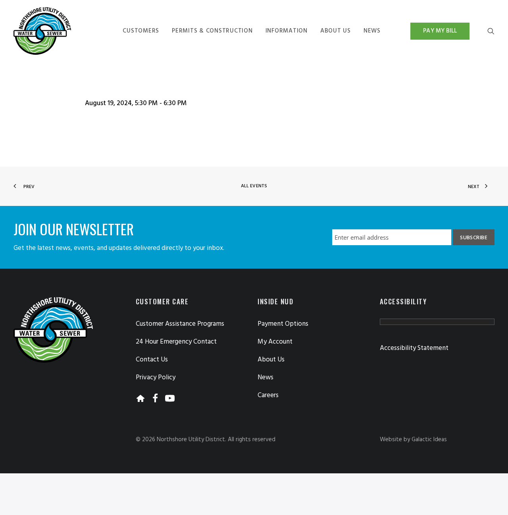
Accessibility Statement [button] (414, 348)
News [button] (265, 377)
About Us (335, 31)
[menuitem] (141, 31)
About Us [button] (271, 359)
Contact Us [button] (152, 359)
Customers (141, 31)
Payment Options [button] (283, 324)
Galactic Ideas (429, 439)
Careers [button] (268, 395)
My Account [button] (275, 341)
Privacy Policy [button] (155, 377)
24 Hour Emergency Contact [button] (176, 341)
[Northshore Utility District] (42, 31)
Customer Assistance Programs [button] (180, 324)
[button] (491, 31)
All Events (254, 186)
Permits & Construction (212, 31)
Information (287, 31)
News (372, 31)
